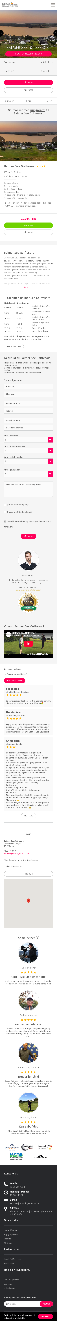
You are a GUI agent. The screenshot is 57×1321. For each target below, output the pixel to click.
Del (29, 101)
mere (49, 101)
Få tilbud (8, 1243)
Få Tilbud (28, 83)
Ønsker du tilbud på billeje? (19, 512)
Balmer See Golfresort (19, 166)
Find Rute (28, 874)
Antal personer (11, 436)
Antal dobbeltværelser (14, 446)
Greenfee (28, 90)
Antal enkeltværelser (14, 457)
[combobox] (28, 440)
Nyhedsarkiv (9, 1288)
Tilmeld (46, 1304)
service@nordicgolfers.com (28, 590)
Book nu (28, 225)
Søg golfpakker (11, 1234)
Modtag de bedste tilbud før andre (20, 1297)
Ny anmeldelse (14, 680)
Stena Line (9, 1263)
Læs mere (28, 287)
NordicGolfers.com (12, 1259)
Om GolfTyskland (11, 1280)
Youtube (8, 1284)
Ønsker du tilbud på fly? (18, 504)
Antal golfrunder (12, 470)
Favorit (10, 101)
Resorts (7, 1239)
